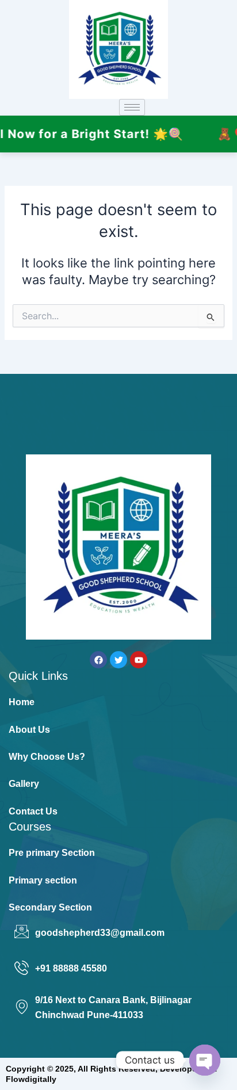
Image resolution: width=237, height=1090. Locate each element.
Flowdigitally (31, 1079)
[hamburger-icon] (132, 107)
